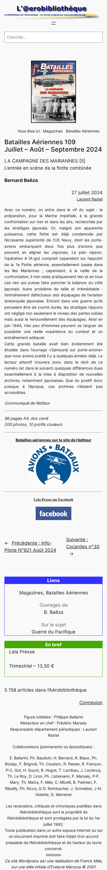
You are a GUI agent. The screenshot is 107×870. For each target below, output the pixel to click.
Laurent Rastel (90, 199)
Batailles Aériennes (82, 131)
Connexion (91, 702)
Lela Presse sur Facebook (53, 499)
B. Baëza (53, 612)
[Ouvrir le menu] (53, 23)
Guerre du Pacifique (53, 632)
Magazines (53, 131)
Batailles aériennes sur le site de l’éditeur (53, 440)
